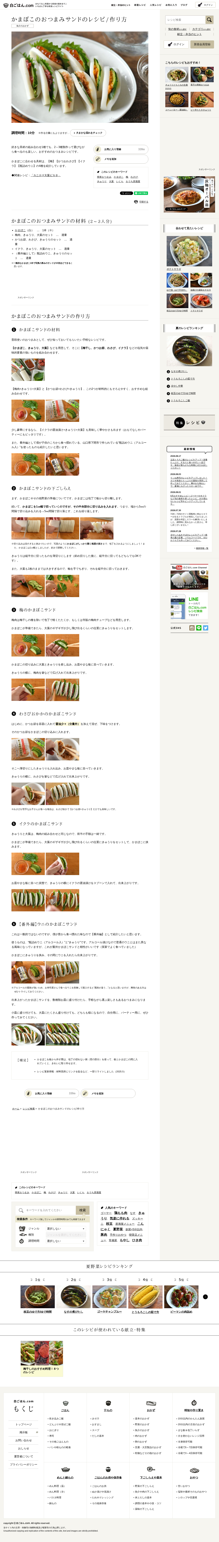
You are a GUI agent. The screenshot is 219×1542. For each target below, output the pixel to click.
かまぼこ (118, 177)
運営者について (23, 1456)
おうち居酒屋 (133, 181)
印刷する (143, 202)
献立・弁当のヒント (189, 34)
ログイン (208, 4)
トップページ (23, 1424)
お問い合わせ (23, 1440)
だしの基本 (98, 1435)
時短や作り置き (194, 1410)
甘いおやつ (184, 1486)
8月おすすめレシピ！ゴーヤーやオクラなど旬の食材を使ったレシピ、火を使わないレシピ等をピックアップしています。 (188, 500)
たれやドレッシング (103, 1497)
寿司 (51, 1435)
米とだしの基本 (143, 1497)
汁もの (108, 1410)
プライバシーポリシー (23, 1464)
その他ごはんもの (58, 1441)
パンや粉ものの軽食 (60, 1447)
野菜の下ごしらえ (144, 1486)
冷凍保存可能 (185, 1441)
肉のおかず (141, 1435)
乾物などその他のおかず (148, 1453)
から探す (177, 29)
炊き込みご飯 (56, 1418)
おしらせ (23, 1448)
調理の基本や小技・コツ (148, 1503)
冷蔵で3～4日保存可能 (190, 1453)
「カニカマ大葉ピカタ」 (46, 175)
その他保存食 (99, 1503)
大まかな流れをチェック (89, 132)
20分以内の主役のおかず (191, 1424)
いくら (119, 181)
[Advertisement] (80, 285)
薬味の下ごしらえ (144, 1509)
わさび (134, 177)
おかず (151, 1410)
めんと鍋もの (65, 1477)
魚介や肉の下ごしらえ (147, 1491)
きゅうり (102, 181)
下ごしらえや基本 (151, 1477)
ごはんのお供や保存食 (108, 1477)
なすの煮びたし (179, 371)
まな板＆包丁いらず (188, 1430)
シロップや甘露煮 (187, 1497)
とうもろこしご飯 (180, 400)
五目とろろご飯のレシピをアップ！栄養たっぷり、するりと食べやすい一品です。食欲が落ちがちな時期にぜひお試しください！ (188, 464)
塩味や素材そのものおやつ (192, 1491)
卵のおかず (141, 1441)
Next (205, 1296)
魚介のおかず (142, 1430)
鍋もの (52, 1503)
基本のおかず (142, 1418)
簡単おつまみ (104, 177)
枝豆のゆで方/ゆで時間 (183, 393)
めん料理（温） (57, 1486)
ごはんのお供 (99, 1486)
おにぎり (54, 1430)
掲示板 (24, 1432)
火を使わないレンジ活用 (191, 1435)
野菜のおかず (142, 1424)
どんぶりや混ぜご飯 (60, 1424)
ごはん (65, 1410)
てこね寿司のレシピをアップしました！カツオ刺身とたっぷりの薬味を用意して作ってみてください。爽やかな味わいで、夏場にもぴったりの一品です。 (188, 482)
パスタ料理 (55, 1497)
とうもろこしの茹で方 (183, 378)
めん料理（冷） (57, 1491)
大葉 (111, 181)
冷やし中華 (177, 386)
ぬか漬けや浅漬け (101, 1491)
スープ (95, 1430)
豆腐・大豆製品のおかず (148, 1447)
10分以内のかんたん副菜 (191, 1418)
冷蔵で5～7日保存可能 (190, 1447)
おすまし (97, 1424)
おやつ (194, 1477)
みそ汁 (95, 1418)
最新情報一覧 (202, 548)
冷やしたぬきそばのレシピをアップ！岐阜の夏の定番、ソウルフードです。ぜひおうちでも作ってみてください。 (188, 538)
